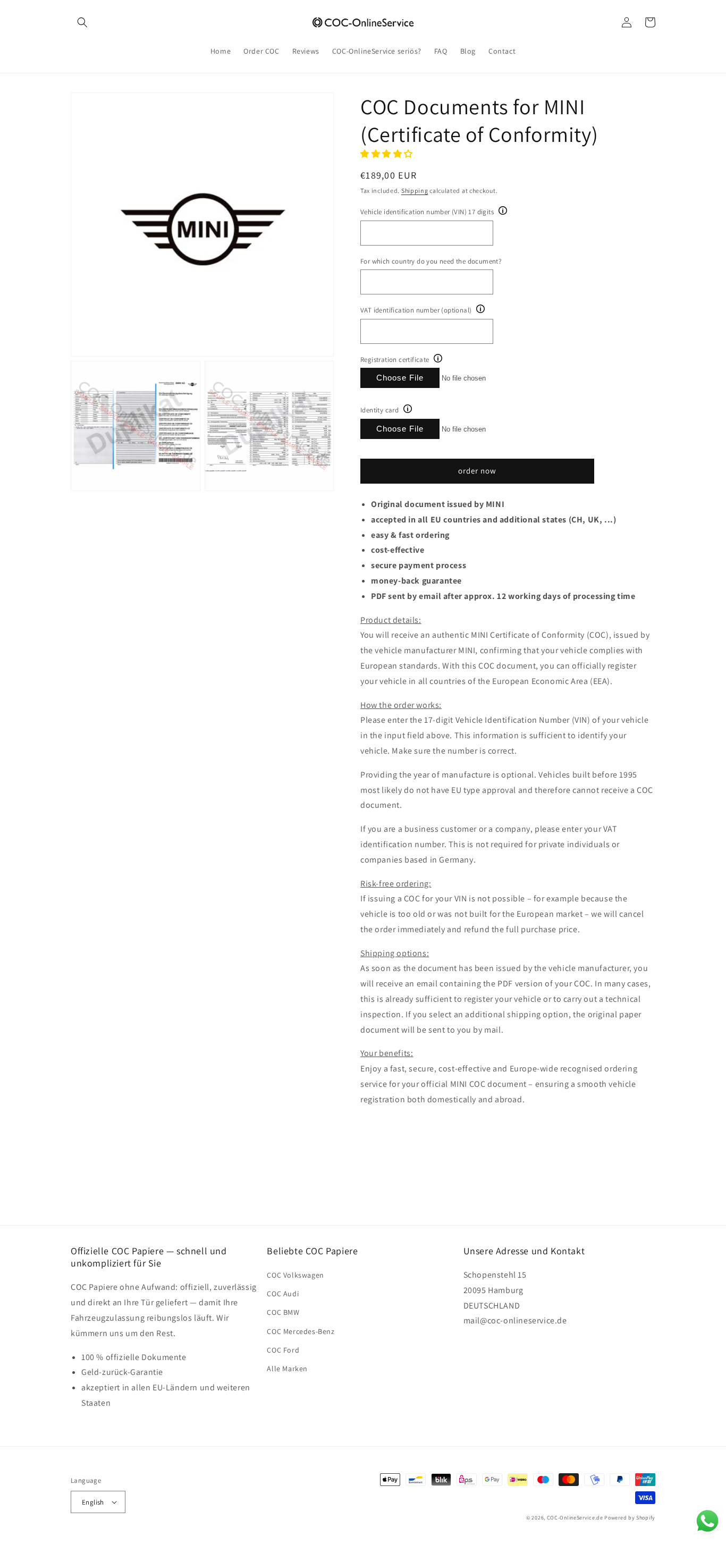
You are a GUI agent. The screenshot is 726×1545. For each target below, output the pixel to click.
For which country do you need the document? (430, 261)
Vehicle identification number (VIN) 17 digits (427, 211)
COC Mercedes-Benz (300, 1331)
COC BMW (283, 1312)
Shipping (414, 191)
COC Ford (283, 1350)
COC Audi (283, 1293)
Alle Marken (287, 1368)
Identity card (379, 410)
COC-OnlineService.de (575, 1517)
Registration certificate (394, 359)
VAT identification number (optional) (415, 310)
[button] (82, 22)
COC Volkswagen (295, 1275)
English (93, 1502)
